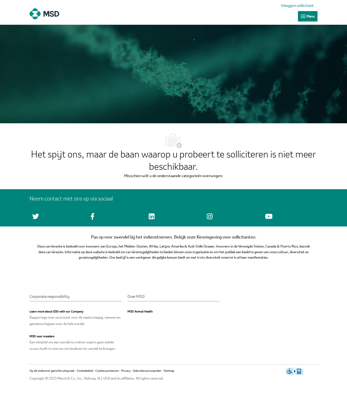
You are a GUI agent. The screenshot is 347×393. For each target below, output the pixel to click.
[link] (298, 6)
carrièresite (54, 252)
